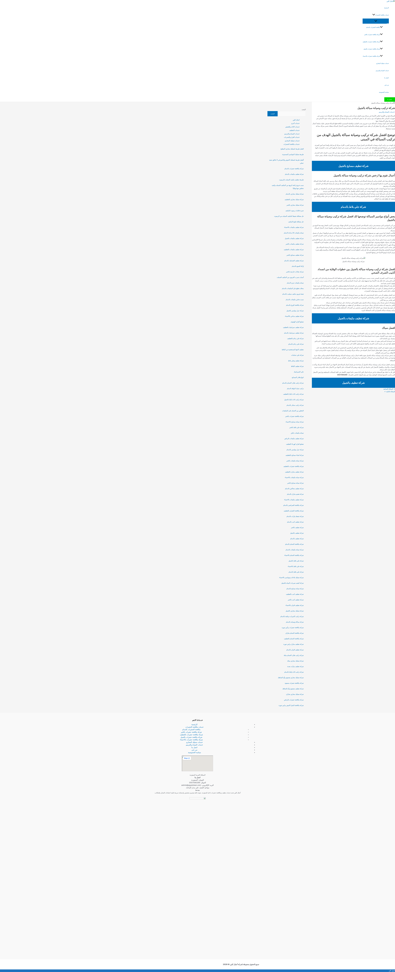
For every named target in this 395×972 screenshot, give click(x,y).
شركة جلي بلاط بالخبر (296, 427)
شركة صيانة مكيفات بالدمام (295, 550)
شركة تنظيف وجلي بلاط (296, 361)
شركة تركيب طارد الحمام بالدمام (293, 383)
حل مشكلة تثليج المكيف (296, 222)
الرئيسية (386, 8)
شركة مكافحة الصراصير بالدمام (293, 505)
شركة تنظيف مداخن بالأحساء (294, 316)
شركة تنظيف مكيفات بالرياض (294, 438)
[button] (373, 15)
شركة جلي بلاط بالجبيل (296, 561)
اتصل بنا (386, 78)
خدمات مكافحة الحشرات (382, 15)
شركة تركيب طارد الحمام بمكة (294, 655)
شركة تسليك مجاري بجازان (295, 694)
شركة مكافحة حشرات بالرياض (294, 700)
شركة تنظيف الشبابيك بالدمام (294, 261)
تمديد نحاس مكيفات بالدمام (295, 299)
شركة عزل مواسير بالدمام (295, 450)
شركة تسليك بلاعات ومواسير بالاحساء (291, 577)
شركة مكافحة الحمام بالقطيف (294, 639)
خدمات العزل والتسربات (292, 137)
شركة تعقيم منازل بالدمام (295, 494)
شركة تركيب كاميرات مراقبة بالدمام (292, 616)
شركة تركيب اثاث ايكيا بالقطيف (293, 394)
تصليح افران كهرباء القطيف (295, 444)
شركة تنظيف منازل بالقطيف (294, 472)
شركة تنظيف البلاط (297, 366)
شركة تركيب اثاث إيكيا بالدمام (294, 672)
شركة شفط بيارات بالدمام (295, 516)
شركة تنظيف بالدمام (297, 539)
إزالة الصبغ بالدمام (298, 266)
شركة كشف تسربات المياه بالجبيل (292, 583)
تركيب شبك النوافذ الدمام (295, 388)
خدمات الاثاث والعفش (292, 127)
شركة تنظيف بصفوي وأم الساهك (293, 689)
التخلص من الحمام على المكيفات (293, 411)
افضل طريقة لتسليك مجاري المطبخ (292, 149)
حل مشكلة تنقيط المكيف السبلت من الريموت (289, 216)
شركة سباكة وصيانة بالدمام (295, 622)
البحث (304, 109)
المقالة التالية (389, 392)
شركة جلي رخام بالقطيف (295, 338)
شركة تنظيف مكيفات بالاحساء (294, 227)
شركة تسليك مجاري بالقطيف (294, 199)
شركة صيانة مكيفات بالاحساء (294, 477)
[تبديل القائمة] (376, 21)
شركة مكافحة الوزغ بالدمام (295, 305)
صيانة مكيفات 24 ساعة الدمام (294, 233)
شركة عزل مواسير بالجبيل (295, 311)
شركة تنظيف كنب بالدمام (295, 522)
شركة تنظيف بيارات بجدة (295, 666)
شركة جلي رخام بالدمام (296, 344)
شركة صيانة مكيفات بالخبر (295, 461)
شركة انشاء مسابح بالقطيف (295, 455)
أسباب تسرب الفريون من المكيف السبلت (290, 277)
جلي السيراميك (299, 372)
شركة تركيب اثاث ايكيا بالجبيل (294, 400)
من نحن (387, 85)
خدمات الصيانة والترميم (382, 70)
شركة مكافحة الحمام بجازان (294, 633)
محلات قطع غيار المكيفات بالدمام (293, 288)
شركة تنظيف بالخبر (297, 527)
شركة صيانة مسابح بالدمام (295, 589)
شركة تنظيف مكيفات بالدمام (294, 174)
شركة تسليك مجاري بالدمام (295, 194)
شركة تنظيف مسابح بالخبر (295, 255)
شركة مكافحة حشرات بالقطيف (371, 42)
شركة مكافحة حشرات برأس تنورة (293, 627)
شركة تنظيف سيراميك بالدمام (294, 333)
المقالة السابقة (389, 389)
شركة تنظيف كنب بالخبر (296, 600)
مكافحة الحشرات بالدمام (373, 27)
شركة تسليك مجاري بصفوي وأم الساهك (291, 678)
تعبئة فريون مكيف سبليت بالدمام (293, 294)
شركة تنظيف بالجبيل (297, 533)
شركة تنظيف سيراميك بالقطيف (293, 327)
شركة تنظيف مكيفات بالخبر (295, 244)
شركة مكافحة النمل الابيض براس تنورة (291, 705)
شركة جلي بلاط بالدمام (296, 572)
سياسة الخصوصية (384, 92)
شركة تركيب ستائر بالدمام (295, 405)
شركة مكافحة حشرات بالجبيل (372, 49)
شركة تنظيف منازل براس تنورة (293, 644)
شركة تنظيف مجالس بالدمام (294, 489)
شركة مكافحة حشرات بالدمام (294, 169)
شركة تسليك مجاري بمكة (295, 661)
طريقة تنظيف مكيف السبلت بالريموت (291, 180)
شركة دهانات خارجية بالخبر (295, 272)
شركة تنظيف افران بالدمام (295, 650)
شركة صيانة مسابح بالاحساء (295, 422)
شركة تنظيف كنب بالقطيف (295, 594)
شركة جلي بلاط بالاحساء (296, 566)
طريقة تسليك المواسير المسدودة (293, 154)
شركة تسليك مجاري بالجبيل (295, 611)
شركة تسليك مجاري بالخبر (295, 205)
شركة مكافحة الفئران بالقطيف (294, 511)
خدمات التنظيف (294, 130)
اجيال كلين (296, 120)
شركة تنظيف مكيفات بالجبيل (294, 238)
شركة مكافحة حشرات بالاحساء (371, 56)
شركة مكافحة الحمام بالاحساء (294, 555)
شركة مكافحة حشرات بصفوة (294, 683)
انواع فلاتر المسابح (298, 377)
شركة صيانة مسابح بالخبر (295, 483)
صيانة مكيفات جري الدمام (295, 283)
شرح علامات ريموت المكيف (294, 211)
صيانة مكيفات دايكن (297, 433)
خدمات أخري (295, 123)
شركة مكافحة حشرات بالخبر (372, 34)
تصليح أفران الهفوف (297, 322)
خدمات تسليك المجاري (382, 63)
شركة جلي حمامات (297, 355)
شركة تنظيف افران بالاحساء (295, 605)
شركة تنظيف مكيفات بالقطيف (294, 249)
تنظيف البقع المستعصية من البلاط (293, 350)
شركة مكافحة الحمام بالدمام (294, 544)
